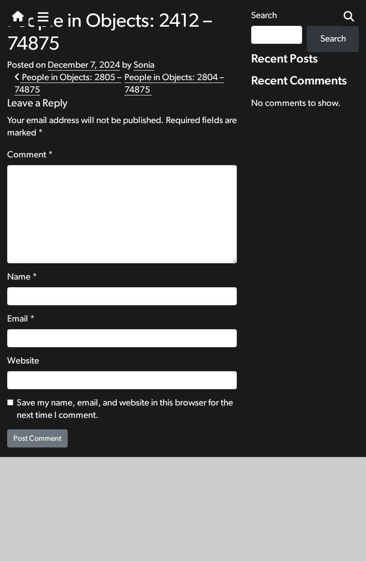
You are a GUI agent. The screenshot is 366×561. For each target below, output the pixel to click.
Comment (30, 154)
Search (333, 38)
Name (22, 276)
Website (23, 360)
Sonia (143, 65)
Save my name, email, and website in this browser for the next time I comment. (125, 409)
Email (21, 318)
